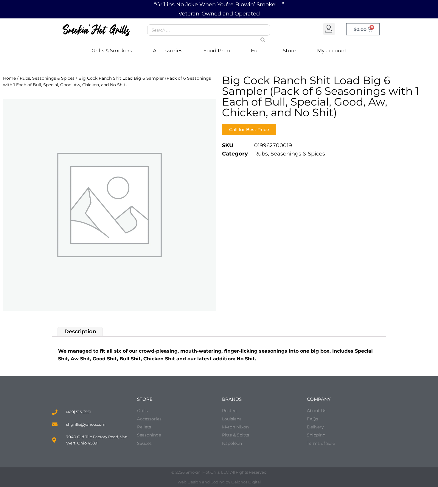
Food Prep (216, 51)
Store (289, 51)
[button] (329, 29)
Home (9, 78)
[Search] (260, 34)
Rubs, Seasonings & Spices (47, 78)
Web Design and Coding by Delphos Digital (219, 482)
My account (332, 51)
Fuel (256, 51)
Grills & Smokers (111, 51)
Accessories (167, 51)
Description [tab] (80, 331)
